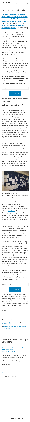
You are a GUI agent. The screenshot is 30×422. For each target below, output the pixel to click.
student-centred (16, 328)
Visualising (20, 25)
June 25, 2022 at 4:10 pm (8, 351)
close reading (6, 322)
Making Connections (8, 25)
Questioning (6, 28)
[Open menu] (28, 3)
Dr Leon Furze (6, 2)
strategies (8, 328)
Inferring (13, 28)
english (24, 326)
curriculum (13, 322)
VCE (21, 328)
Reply (3, 372)
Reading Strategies (6, 323)
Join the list (15, 93)
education (19, 326)
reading (18, 322)
